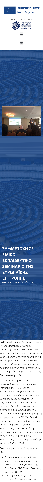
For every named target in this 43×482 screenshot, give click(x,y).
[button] (21, 34)
